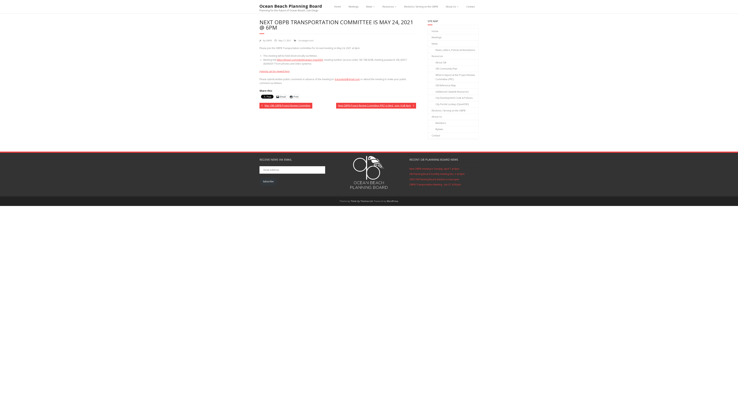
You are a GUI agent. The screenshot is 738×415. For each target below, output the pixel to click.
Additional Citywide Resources (452, 91)
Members (440, 123)
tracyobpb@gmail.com (347, 79)
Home (337, 6)
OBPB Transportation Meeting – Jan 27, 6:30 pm (435, 184)
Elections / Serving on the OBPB (421, 6)
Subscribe (268, 181)
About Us (451, 6)
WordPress (392, 201)
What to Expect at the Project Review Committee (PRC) (455, 77)
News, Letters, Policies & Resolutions (455, 50)
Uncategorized (305, 40)
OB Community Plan (446, 68)
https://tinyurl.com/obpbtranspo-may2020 (300, 59)
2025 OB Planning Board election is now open (434, 179)
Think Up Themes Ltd (362, 201)
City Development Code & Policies (454, 98)
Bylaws (439, 129)
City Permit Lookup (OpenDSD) (452, 104)
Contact (470, 6)
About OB (440, 62)
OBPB (269, 40)
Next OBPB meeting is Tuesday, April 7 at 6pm (434, 168)
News (369, 6)
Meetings (353, 6)
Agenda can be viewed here (274, 71)
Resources (388, 6)
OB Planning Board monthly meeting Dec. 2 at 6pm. (437, 174)
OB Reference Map (445, 85)
